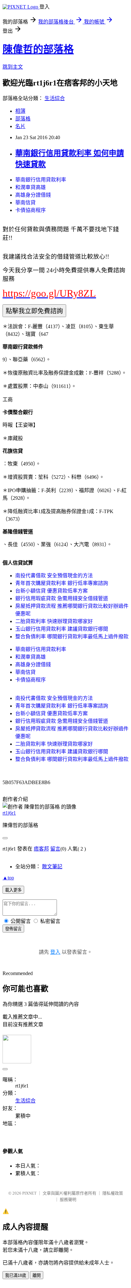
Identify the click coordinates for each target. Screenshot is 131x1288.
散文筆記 (52, 866)
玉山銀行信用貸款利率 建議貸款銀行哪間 (61, 629)
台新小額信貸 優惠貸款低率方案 (51, 590)
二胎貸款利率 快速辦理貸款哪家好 (54, 621)
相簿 (20, 111)
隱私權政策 (112, 1193)
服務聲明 (68, 1199)
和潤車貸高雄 (30, 187)
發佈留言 (13, 928)
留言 (55, 848)
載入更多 (13, 890)
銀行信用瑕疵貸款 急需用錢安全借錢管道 (61, 598)
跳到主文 (13, 67)
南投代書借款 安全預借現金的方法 (54, 575)
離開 (36, 1275)
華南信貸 (25, 202)
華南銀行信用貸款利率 (40, 179)
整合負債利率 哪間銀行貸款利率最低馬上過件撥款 (71, 636)
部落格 (23, 118)
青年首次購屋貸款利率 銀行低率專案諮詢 (61, 583)
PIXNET (29, 1193)
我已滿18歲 (15, 1275)
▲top (8, 877)
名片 (20, 126)
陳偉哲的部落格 (38, 49)
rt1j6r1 (9, 813)
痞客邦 (41, 848)
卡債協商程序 (30, 210)
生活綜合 (55, 98)
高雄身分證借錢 (33, 195)
